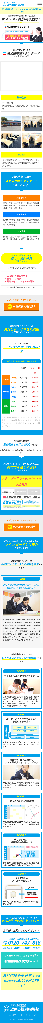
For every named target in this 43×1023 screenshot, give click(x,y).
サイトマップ (30, 1015)
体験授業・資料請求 (24, 306)
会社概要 (12, 1015)
